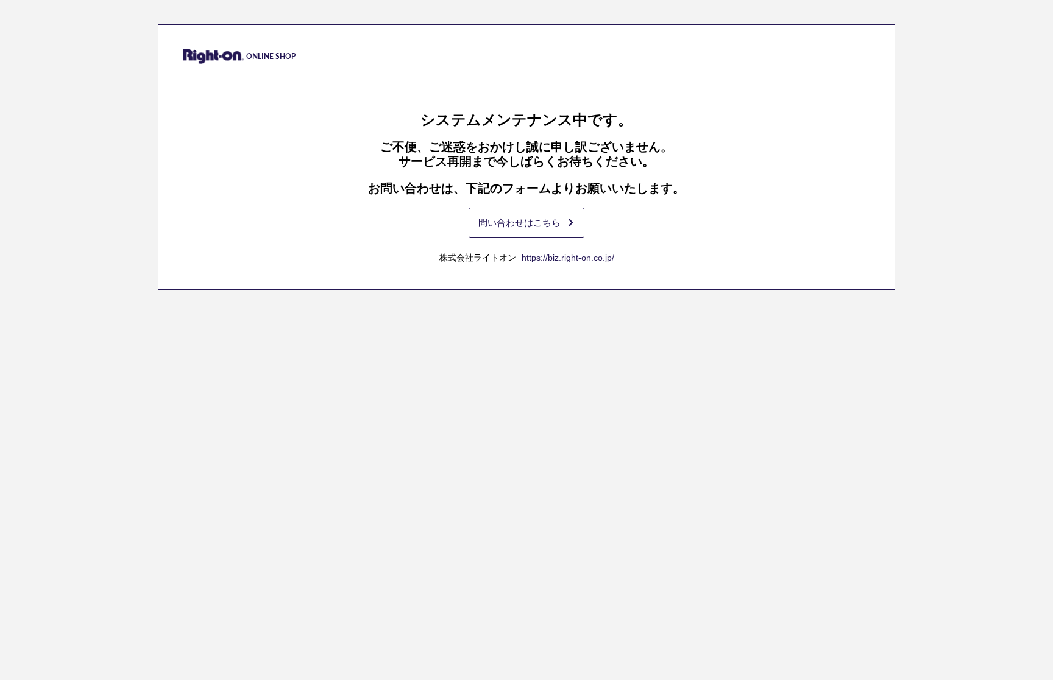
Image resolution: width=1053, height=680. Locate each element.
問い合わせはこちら (519, 222)
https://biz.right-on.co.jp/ (568, 257)
